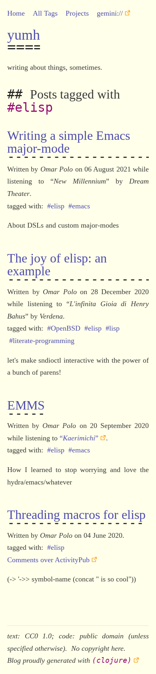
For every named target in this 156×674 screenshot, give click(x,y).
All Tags (45, 13)
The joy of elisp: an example (57, 264)
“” (79, 438)
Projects (77, 13)
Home (16, 13)
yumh (23, 35)
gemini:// (110, 13)
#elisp (55, 206)
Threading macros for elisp (76, 514)
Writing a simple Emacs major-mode (68, 141)
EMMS (26, 405)
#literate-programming (41, 341)
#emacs (79, 206)
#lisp (113, 328)
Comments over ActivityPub (48, 560)
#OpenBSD (63, 328)
